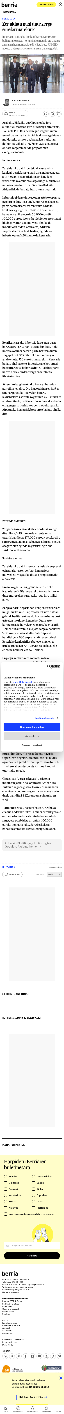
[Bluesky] (59, 1356)
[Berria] (10, 1274)
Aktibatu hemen (28, 846)
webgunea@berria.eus (23, 1287)
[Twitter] (18, 1356)
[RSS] (46, 1356)
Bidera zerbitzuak (9, 1342)
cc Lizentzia (7, 1330)
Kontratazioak (8, 1311)
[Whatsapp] (5, 1356)
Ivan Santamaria (20, 100)
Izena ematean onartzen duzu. (31, 1214)
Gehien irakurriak (16, 994)
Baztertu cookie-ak (32, 745)
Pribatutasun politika (11, 1325)
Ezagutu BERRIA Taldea (12, 1301)
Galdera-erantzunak (10, 1309)
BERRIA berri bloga (10, 1304)
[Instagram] (32, 1356)
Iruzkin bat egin (14, 874)
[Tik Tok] (53, 1356)
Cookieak (6, 1328)
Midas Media (7, 1345)
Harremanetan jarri (10, 1292)
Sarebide (6, 1314)
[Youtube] (39, 1356)
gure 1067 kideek (22, 682)
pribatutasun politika (31, 1214)
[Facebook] (25, 1356)
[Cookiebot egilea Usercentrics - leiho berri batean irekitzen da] (46, 667)
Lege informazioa (9, 1323)
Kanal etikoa (7, 1333)
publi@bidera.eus (21, 1289)
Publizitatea (7, 1306)
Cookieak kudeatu (44, 718)
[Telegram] (12, 1356)
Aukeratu (30, 736)
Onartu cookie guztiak (32, 727)
